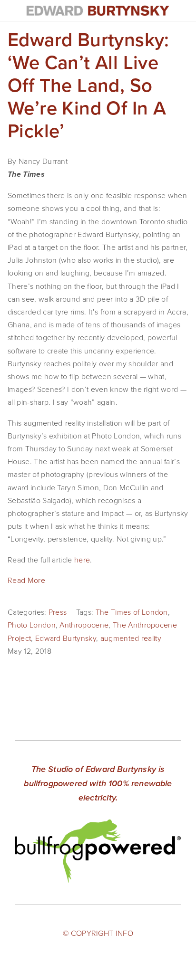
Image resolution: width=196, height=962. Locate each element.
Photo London (32, 624)
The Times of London (132, 612)
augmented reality (130, 638)
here (82, 559)
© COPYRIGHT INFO (98, 933)
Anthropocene (83, 624)
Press (58, 612)
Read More (26, 580)
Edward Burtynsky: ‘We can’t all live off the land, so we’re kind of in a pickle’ (88, 85)
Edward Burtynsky (65, 638)
